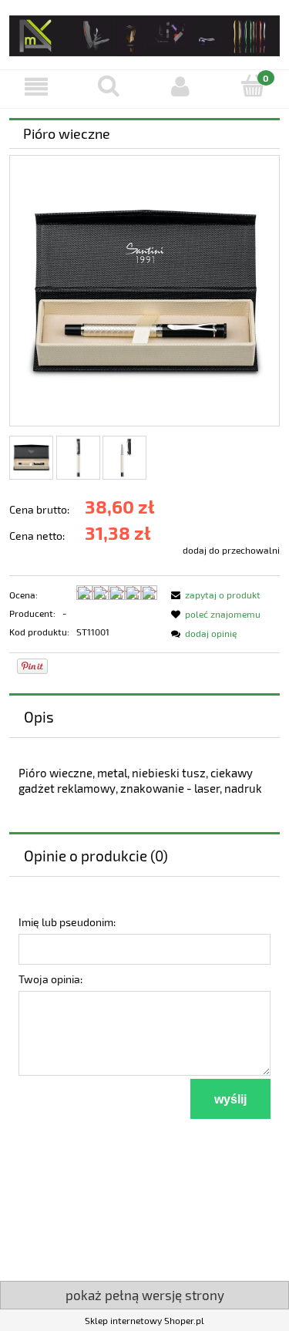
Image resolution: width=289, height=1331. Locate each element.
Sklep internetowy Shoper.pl (144, 1320)
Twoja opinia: (50, 979)
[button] (36, 86)
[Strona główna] (144, 33)
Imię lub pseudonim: (67, 921)
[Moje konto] (181, 86)
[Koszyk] (253, 86)
